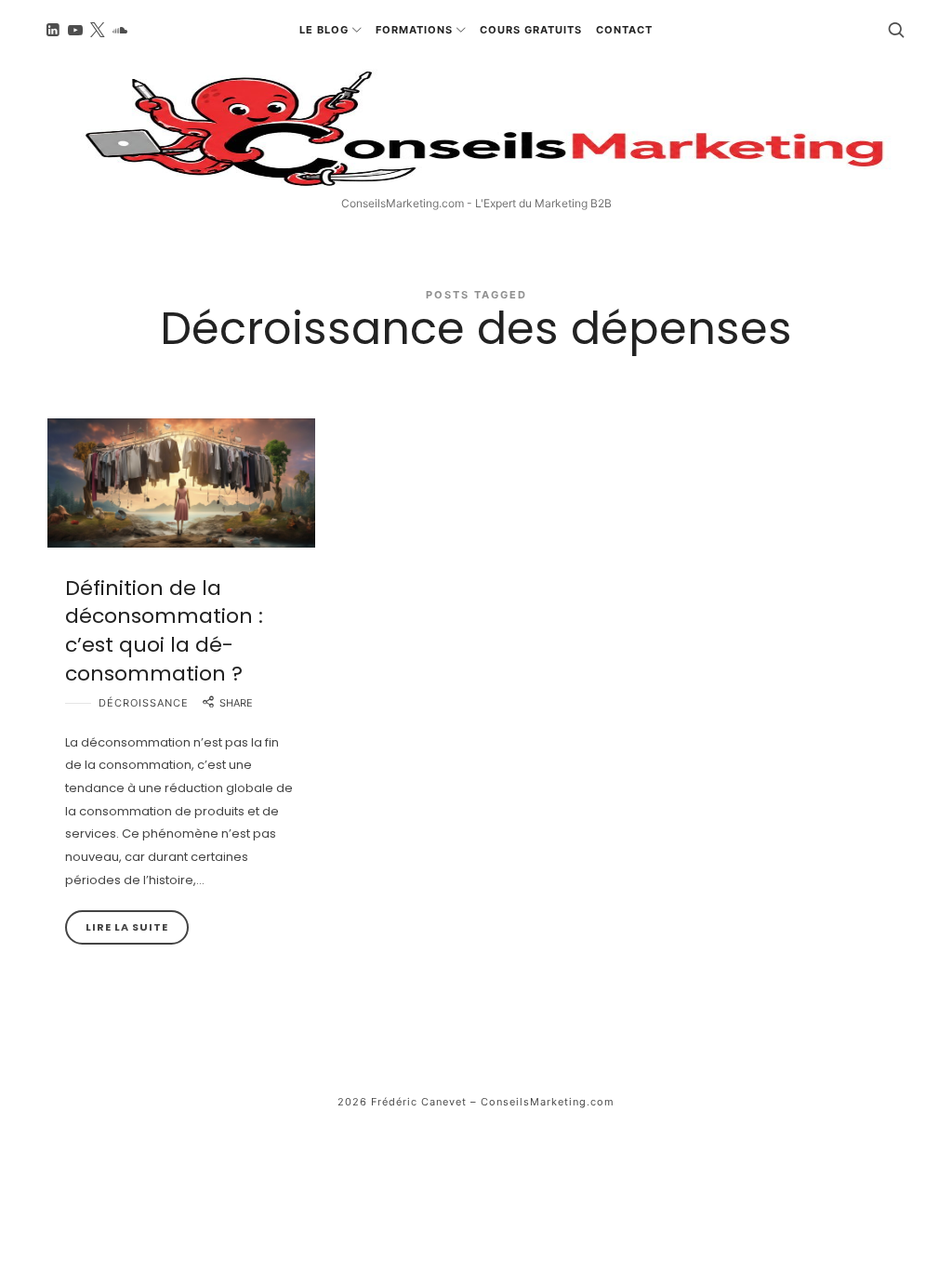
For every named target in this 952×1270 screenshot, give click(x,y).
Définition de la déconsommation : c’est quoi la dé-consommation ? (164, 631)
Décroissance (144, 702)
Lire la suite (127, 926)
